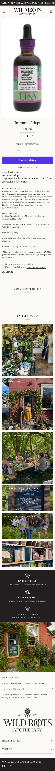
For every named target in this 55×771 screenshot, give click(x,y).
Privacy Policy (8, 697)
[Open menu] (6, 12)
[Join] (50, 688)
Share (9, 272)
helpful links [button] (11, 741)
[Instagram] (10, 766)
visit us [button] (7, 749)
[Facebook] (3, 766)
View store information (36, 267)
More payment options (27, 167)
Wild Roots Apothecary (20, 762)
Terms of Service (24, 697)
